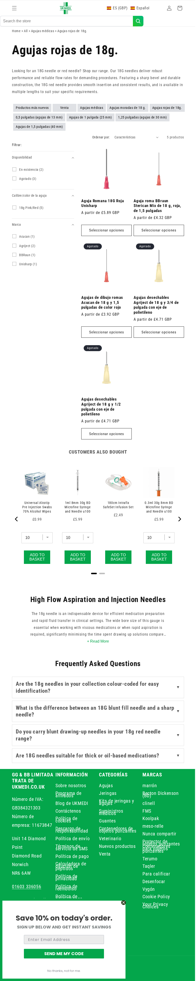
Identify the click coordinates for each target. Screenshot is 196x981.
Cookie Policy (153, 899)
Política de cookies (65, 820)
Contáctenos (67, 811)
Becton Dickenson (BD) (158, 794)
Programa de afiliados (67, 794)
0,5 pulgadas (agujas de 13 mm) (39, 120)
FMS (144, 811)
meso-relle (150, 826)
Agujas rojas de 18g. (167, 111)
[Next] (175, 516)
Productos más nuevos (32, 111)
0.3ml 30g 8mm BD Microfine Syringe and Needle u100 (156, 504)
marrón (147, 786)
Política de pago (71, 856)
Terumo (147, 861)
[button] (14, 8)
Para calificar (153, 876)
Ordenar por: (97, 140)
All (26, 34)
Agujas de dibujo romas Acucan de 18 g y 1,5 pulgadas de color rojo (102, 302)
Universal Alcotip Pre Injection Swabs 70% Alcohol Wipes (36, 504)
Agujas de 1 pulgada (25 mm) (90, 120)
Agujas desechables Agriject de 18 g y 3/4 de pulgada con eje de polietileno (154, 304)
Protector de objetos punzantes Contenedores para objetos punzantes (154, 847)
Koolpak (148, 818)
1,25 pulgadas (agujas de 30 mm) (142, 120)
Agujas (104, 786)
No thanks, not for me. (64, 971)
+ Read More (96, 641)
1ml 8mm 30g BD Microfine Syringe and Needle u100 (76, 504)
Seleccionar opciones (105, 232)
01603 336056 (26, 886)
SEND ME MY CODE (64, 954)
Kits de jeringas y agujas (114, 802)
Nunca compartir (157, 834)
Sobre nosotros (69, 786)
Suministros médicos (109, 812)
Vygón (146, 891)
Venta (64, 111)
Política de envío (71, 838)
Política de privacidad (65, 877)
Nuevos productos (115, 848)
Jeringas (106, 793)
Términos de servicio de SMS (70, 847)
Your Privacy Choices (152, 908)
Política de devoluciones (67, 897)
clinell (146, 803)
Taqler (146, 868)
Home (16, 34)
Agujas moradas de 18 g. (127, 111)
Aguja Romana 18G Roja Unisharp (102, 204)
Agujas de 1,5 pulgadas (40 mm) (39, 130)
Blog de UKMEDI (70, 803)
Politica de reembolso (65, 887)
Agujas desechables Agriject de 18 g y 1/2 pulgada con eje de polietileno (101, 404)
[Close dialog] (123, 902)
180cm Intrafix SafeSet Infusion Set (116, 504)
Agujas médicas (43, 34)
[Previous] (17, 516)
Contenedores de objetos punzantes (114, 831)
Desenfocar (151, 884)
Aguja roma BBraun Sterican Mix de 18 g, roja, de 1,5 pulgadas (156, 207)
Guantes (105, 821)
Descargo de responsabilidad (70, 830)
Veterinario (108, 841)
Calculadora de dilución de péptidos (69, 866)
